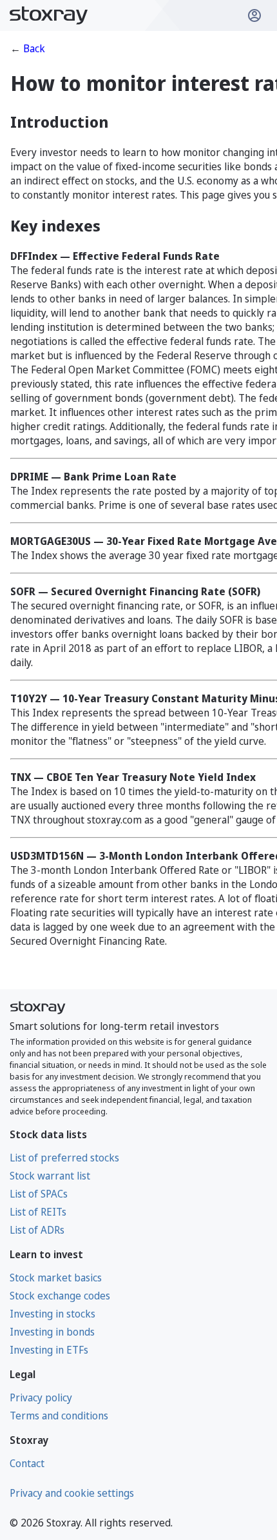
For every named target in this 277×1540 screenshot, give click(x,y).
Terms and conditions (59, 1415)
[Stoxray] (49, 15)
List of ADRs (37, 1230)
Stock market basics (56, 1277)
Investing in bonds (52, 1332)
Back (34, 48)
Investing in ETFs (49, 1350)
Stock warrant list (50, 1176)
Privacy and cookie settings (72, 1493)
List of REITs (38, 1212)
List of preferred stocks (64, 1157)
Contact (27, 1463)
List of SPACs (39, 1194)
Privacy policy (41, 1397)
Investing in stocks (52, 1314)
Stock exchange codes (60, 1295)
